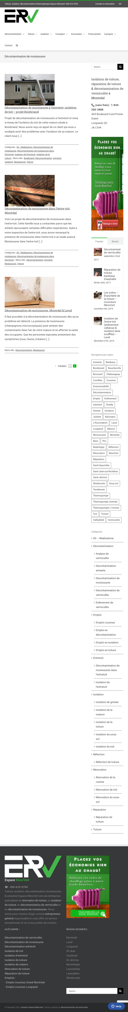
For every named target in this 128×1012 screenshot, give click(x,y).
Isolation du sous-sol (106, 736)
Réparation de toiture (104, 819)
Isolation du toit (105, 746)
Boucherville (114, 368)
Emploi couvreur (105, 622)
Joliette (97, 416)
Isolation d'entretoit (16, 955)
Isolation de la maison (104, 712)
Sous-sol (113, 483)
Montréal (114, 435)
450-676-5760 (72, 4)
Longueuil (98, 428)
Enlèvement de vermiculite (104, 605)
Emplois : (10, 977)
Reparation (99, 809)
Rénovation (99, 453)
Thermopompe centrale (105, 501)
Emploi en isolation (107, 642)
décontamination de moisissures (27, 909)
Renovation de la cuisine (105, 779)
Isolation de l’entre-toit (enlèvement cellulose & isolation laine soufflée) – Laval (112, 328)
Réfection (113, 447)
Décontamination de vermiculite (112, 251)
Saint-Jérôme (100, 477)
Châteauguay (113, 374)
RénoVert (113, 453)
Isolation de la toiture (104, 724)
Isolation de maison (16, 964)
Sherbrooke (99, 483)
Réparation (98, 459)
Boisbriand (29, 158)
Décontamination (43, 158)
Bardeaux (110, 362)
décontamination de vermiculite (39, 904)
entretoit (57, 158)
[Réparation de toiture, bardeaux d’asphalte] (98, 270)
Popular (99, 241)
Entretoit (98, 657)
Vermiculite (114, 520)
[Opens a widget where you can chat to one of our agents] (116, 1006)
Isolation (9, 162)
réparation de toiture (106, 84)
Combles (97, 380)
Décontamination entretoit (20, 946)
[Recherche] (17, 45)
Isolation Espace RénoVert (32, 1007)
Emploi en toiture (106, 650)
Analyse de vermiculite (102, 556)
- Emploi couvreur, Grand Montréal (25, 982)
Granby (109, 404)
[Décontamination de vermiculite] (98, 250)
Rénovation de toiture (17, 968)
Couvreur (111, 380)
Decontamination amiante (106, 568)
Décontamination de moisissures (108, 580)
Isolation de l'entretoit (25, 154)
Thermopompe (100, 495)
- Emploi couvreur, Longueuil (21, 986)
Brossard (97, 374)
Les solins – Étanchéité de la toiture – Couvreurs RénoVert (112, 299)
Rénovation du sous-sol (108, 799)
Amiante (97, 362)
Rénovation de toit (106, 789)
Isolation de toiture (105, 79)
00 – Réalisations (103, 538)
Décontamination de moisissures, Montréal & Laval (38, 310)
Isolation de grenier (107, 702)
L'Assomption (100, 422)
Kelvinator (110, 416)
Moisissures (20, 162)
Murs (95, 441)
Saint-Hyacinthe (101, 465)
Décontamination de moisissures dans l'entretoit (108, 670)
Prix (104, 441)
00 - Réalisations (24, 147)
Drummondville (101, 386)
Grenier (97, 410)
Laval (114, 422)
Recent (115, 241)
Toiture (30, 162)
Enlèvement (110, 398)
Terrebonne (99, 489)
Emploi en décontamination (106, 632)
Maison (111, 428)
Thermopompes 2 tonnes (106, 507)
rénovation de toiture (34, 900)
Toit (95, 513)
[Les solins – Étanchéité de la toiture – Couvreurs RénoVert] (98, 293)
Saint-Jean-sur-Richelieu (105, 471)
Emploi (96, 398)
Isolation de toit (14, 951)
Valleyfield (98, 520)
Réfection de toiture (107, 762)
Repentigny (98, 447)
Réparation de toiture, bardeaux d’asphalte (112, 274)
